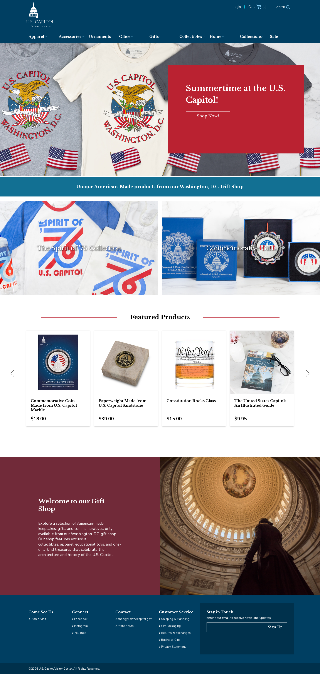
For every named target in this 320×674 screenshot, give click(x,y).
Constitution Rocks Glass (191, 401)
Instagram (81, 626)
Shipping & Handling (175, 619)
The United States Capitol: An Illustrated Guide (260, 403)
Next (306, 373)
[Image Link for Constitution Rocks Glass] (194, 362)
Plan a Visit (38, 619)
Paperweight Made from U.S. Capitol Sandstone (123, 403)
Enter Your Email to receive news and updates (239, 618)
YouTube (80, 633)
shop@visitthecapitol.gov (135, 619)
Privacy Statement (174, 647)
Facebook (81, 619)
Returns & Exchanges (176, 633)
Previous (13, 373)
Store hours (126, 626)
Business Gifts (170, 640)
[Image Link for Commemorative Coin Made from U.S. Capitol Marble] (58, 362)
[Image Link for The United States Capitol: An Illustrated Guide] (262, 362)
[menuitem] (39, 36)
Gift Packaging (171, 626)
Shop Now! (208, 116)
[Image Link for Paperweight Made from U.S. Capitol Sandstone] (126, 362)
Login (237, 6)
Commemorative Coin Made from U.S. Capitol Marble (54, 405)
